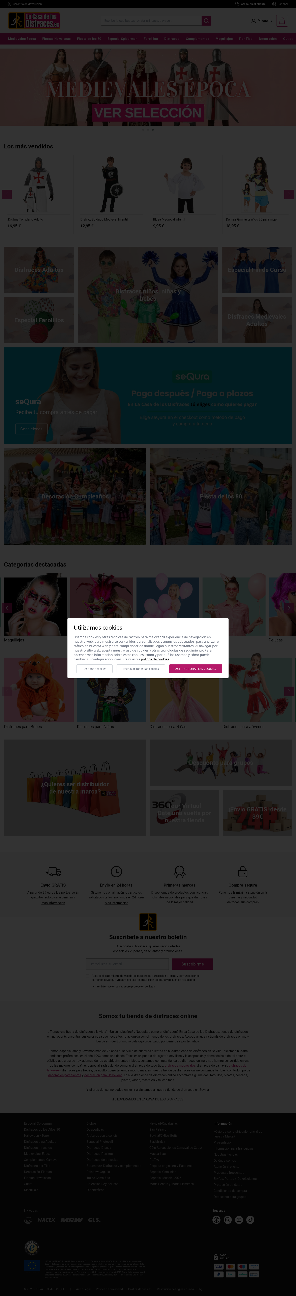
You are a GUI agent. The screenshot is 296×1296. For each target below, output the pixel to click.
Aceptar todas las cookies (195, 669)
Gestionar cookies (94, 669)
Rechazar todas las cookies (141, 669)
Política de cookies (155, 659)
